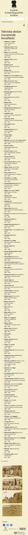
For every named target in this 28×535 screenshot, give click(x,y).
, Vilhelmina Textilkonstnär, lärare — (13, 357)
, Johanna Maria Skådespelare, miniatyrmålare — (11, 168)
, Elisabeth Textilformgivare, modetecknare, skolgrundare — (15, 428)
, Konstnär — (7, 335)
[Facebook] (4, 525)
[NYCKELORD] (12, 516)
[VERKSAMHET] (12, 477)
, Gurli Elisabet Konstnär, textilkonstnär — (11, 292)
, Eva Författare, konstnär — (9, 43)
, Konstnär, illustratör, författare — (11, 66)
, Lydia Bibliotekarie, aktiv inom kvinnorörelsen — (13, 287)
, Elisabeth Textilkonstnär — (11, 455)
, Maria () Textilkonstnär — (10, 369)
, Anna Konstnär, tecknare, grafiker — (11, 179)
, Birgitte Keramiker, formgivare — (12, 109)
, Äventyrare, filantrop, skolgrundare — (12, 115)
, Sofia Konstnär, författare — (12, 226)
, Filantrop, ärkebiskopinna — (10, 104)
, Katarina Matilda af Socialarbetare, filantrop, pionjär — (14, 276)
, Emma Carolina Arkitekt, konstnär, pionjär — (12, 297)
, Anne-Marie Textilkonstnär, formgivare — (12, 163)
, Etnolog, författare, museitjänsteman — (13, 120)
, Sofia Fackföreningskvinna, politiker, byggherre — (14, 263)
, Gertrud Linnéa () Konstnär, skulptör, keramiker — (13, 385)
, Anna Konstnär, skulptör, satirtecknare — (12, 242)
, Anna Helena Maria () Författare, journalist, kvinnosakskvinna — (15, 141)
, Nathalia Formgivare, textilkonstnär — (11, 48)
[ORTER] (12, 503)
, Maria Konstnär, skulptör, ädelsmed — (11, 281)
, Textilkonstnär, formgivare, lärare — (12, 324)
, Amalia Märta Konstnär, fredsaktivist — (10, 330)
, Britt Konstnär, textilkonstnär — (10, 319)
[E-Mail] (11, 525)
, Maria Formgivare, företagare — (10, 158)
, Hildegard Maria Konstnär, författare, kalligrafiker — (12, 82)
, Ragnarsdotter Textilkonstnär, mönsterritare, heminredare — (14, 380)
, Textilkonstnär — (8, 136)
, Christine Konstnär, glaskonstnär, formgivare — (12, 174)
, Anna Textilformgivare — (9, 346)
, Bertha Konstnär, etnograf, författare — (11, 423)
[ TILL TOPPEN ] (4, 461)
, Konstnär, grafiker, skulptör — (11, 396)
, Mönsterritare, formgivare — (10, 197)
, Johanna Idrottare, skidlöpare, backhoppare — (12, 445)
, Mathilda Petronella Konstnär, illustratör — (13, 374)
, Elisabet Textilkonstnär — (11, 340)
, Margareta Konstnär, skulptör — (11, 131)
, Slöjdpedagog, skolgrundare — (11, 147)
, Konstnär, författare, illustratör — (12, 71)
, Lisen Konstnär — (8, 308)
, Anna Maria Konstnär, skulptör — (10, 314)
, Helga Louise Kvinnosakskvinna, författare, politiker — (13, 209)
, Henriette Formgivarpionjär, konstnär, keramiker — (13, 258)
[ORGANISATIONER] (12, 490)
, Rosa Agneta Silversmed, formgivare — (11, 391)
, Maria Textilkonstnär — (10, 220)
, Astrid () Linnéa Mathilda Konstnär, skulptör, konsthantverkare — (13, 407)
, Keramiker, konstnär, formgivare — (12, 412)
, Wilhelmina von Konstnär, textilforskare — (13, 434)
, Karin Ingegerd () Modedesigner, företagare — (11, 192)
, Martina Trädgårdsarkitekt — (10, 88)
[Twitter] (8, 525)
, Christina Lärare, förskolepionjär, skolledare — (12, 152)
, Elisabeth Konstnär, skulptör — (9, 303)
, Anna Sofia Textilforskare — (10, 401)
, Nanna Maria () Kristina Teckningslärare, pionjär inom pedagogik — (14, 77)
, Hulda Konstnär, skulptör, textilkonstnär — (12, 418)
